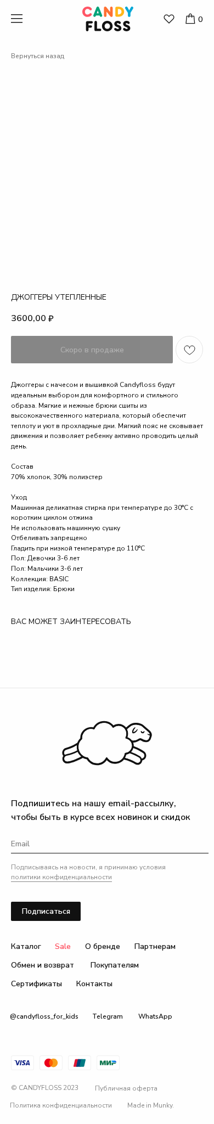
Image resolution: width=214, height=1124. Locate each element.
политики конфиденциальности (61, 877)
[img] (169, 19)
